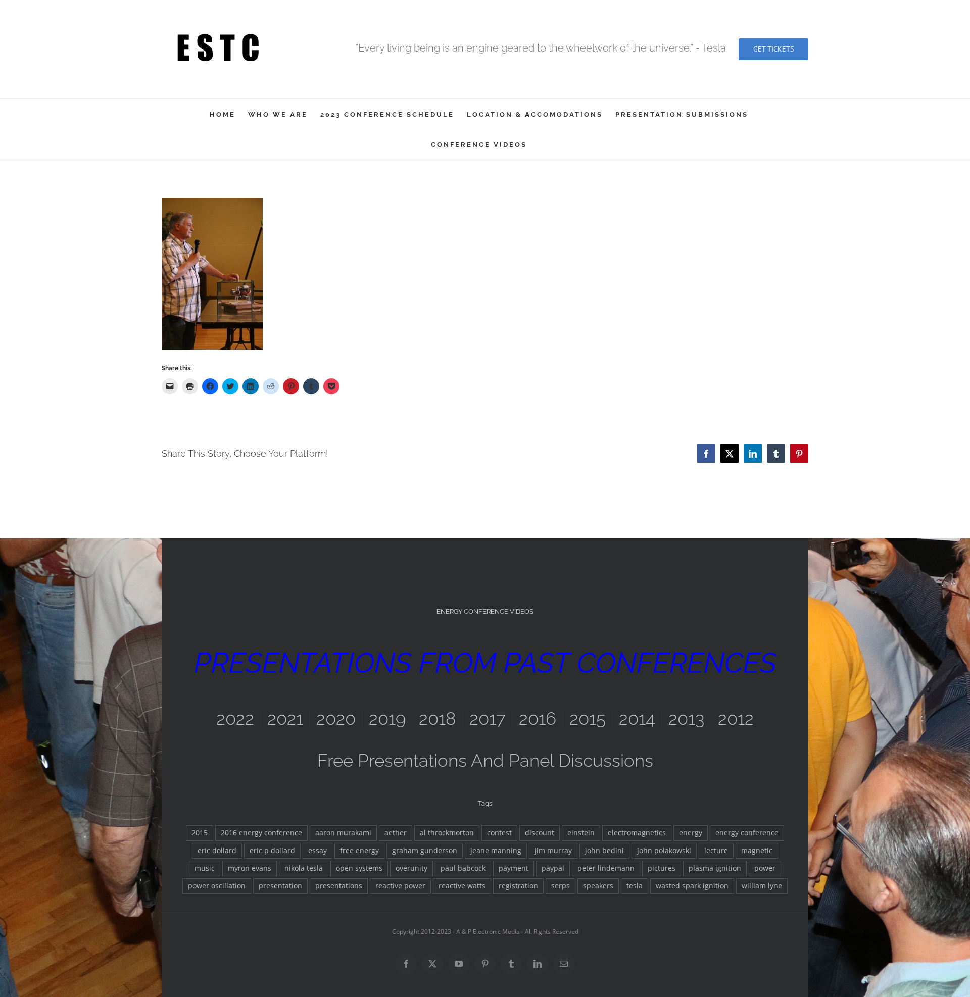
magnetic (756, 850)
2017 (487, 718)
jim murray (553, 850)
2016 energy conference (261, 832)
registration (518, 885)
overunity (411, 868)
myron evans (249, 868)
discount (539, 832)
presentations (338, 885)
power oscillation (217, 885)
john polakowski (664, 850)
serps (560, 885)
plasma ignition (715, 868)
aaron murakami (343, 832)
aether (395, 832)
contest (499, 832)
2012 (736, 718)
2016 (537, 718)
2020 (336, 718)
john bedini (604, 850)
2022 (235, 718)
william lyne (762, 885)
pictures (661, 868)
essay (317, 850)
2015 (587, 718)
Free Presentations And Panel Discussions (485, 760)
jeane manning (495, 850)
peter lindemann (606, 868)
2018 (437, 718)
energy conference (747, 832)
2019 (387, 718)
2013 (686, 718)
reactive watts (462, 885)
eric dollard (217, 850)
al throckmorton (447, 832)
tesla (634, 885)
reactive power (400, 885)
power (764, 868)
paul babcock (463, 868)
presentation (280, 885)
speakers (598, 885)
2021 (285, 718)
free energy (359, 850)
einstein (581, 832)
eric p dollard (272, 850)
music (205, 868)
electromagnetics (637, 832)
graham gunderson (424, 850)
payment (513, 868)
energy (690, 832)
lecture (716, 850)
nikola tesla (303, 868)
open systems (359, 868)
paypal (553, 868)
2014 (637, 718)
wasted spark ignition (692, 885)
